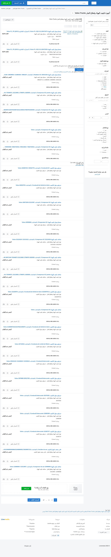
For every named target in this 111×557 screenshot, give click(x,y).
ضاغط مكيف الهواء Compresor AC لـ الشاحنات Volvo (46, 129)
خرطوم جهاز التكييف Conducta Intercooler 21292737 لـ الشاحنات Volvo (40, 431)
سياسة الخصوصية (67, 71)
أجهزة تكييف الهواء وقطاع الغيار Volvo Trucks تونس (54, 511)
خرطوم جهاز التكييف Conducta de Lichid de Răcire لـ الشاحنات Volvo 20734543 (38, 344)
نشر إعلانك (26, 488)
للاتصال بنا (107, 529)
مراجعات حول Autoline (79, 531)
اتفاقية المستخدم (58, 71)
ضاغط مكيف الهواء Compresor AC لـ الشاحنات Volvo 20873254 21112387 (40, 202)
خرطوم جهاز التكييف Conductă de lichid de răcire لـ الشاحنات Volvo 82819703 (38, 185)
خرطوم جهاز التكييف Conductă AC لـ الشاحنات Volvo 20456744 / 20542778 (39, 168)
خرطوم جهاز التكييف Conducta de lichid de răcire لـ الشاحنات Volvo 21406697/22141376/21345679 (32, 327)
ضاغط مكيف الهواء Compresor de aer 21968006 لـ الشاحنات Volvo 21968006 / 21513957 (35, 466)
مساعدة (108, 526)
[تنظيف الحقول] (86, 23)
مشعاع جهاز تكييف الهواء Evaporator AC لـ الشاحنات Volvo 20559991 (41, 222)
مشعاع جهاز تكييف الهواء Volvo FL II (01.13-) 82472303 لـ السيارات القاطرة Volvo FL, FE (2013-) (34, 49)
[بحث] (87, 3)
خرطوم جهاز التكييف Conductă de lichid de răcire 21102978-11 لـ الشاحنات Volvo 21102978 (34, 291)
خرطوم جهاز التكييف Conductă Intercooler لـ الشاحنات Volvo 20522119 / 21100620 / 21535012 (34, 361)
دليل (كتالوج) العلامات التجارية (78, 534)
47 (43, 500)
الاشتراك (79, 69)
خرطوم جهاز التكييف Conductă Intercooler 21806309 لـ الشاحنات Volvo (40, 413)
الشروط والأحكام (80, 523)
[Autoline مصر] (104, 3)
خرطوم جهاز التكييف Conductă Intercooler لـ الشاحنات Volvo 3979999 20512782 (38, 378)
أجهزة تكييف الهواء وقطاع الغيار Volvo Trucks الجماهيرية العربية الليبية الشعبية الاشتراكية (88, 511)
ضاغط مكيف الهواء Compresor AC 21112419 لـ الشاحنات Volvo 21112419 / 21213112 (36, 239)
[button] (7, 43)
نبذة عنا (108, 523)
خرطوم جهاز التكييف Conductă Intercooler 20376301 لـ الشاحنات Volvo (40, 395)
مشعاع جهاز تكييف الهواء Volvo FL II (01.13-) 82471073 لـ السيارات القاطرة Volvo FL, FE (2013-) (34, 31)
